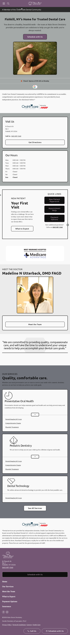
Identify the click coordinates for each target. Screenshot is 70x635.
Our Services (7, 586)
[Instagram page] (7, 612)
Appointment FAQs (54, 209)
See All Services (35, 508)
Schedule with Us (35, 37)
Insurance (6, 606)
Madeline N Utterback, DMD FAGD (31, 273)
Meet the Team (35, 324)
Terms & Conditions (19, 625)
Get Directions (35, 142)
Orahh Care (36, 625)
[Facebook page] (3, 612)
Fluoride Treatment (12, 427)
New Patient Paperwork (54, 200)
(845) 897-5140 (16, 136)
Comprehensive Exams (13, 423)
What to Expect (22, 228)
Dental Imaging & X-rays (13, 419)
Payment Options (54, 218)
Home (4, 581)
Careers (29, 625)
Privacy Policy (7, 625)
